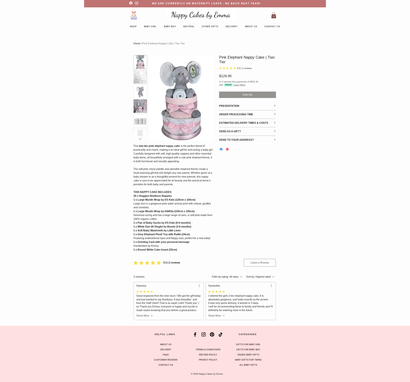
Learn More (239, 85)
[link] (235, 68)
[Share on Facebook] (221, 149)
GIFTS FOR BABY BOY (248, 349)
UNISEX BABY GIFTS (248, 354)
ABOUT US (165, 344)
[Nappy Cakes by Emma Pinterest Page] (212, 334)
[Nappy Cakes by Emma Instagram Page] (203, 334)
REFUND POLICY (208, 354)
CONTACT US (166, 365)
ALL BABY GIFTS (248, 365)
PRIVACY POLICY (208, 359)
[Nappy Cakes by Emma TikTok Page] (220, 334)
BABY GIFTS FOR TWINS (248, 359)
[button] (273, 15)
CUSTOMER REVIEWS (165, 359)
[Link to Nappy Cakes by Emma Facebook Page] (131, 3)
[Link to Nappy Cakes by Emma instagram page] (137, 3)
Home (136, 43)
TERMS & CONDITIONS (208, 349)
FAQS (166, 354)
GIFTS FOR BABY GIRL (248, 344)
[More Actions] (199, 286)
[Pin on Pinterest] (227, 149)
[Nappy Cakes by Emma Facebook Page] (195, 334)
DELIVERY (165, 349)
